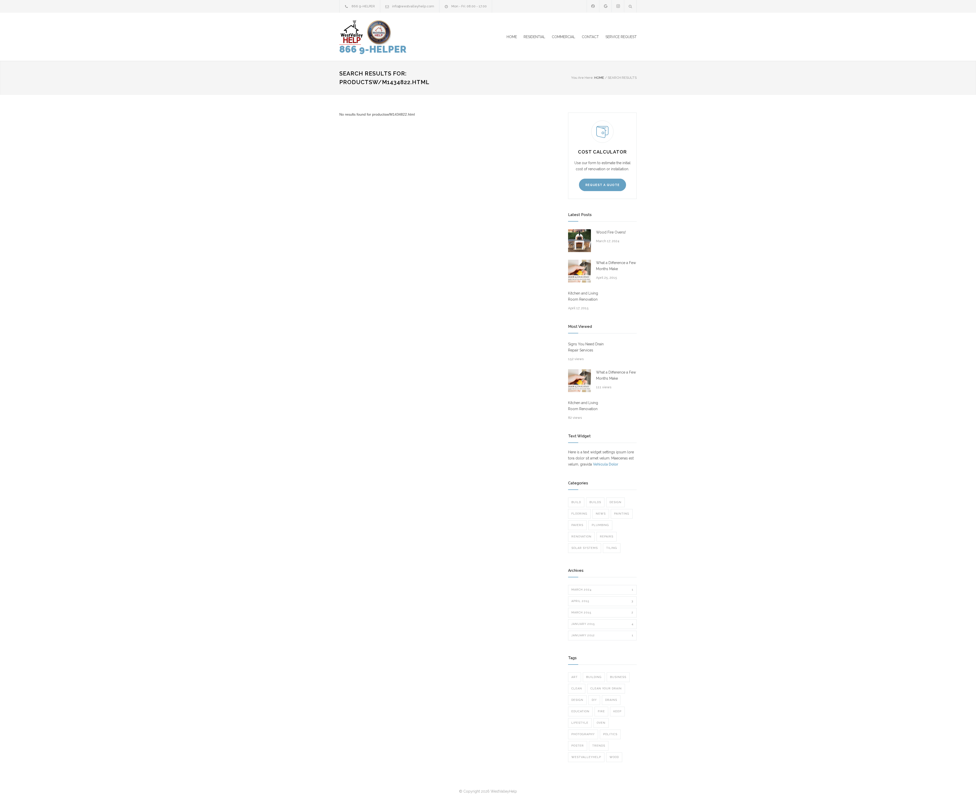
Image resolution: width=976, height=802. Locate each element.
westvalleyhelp (586, 757)
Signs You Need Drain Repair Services (586, 347)
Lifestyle (579, 722)
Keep (617, 711)
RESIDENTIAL (534, 37)
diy (594, 700)
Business (618, 677)
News (601, 513)
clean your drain (606, 688)
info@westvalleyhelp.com (413, 6)
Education (580, 711)
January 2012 (602, 635)
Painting (621, 513)
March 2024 (602, 589)
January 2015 (602, 624)
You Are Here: (582, 78)
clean (576, 688)
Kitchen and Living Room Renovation (583, 296)
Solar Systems (584, 548)
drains (611, 700)
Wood (614, 757)
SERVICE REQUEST (621, 37)
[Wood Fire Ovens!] (579, 240)
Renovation (581, 536)
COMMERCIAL (563, 37)
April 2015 (602, 601)
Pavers (577, 525)
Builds (595, 502)
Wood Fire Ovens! (611, 232)
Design (615, 502)
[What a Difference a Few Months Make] (579, 271)
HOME (512, 37)
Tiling (611, 548)
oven (601, 722)
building (594, 677)
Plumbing (600, 525)
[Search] (630, 6)
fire (601, 711)
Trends (598, 745)
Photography (583, 734)
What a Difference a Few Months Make (616, 266)
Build (576, 502)
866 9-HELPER (373, 49)
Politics (610, 734)
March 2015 (602, 612)
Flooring (579, 513)
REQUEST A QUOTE (602, 185)
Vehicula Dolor (605, 464)
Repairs (606, 536)
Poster (577, 745)
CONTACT (590, 37)
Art (574, 677)
